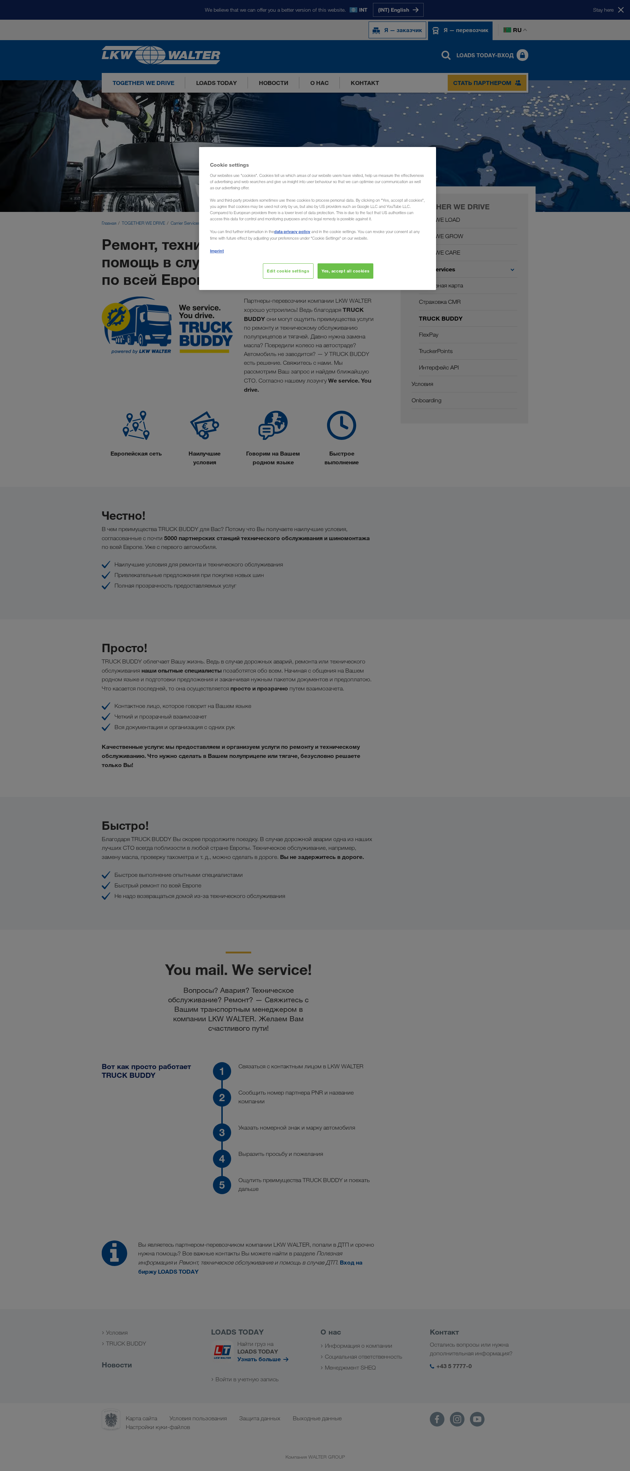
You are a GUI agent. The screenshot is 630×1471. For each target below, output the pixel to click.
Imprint (217, 250)
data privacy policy (292, 231)
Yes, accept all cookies (345, 271)
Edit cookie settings (288, 271)
